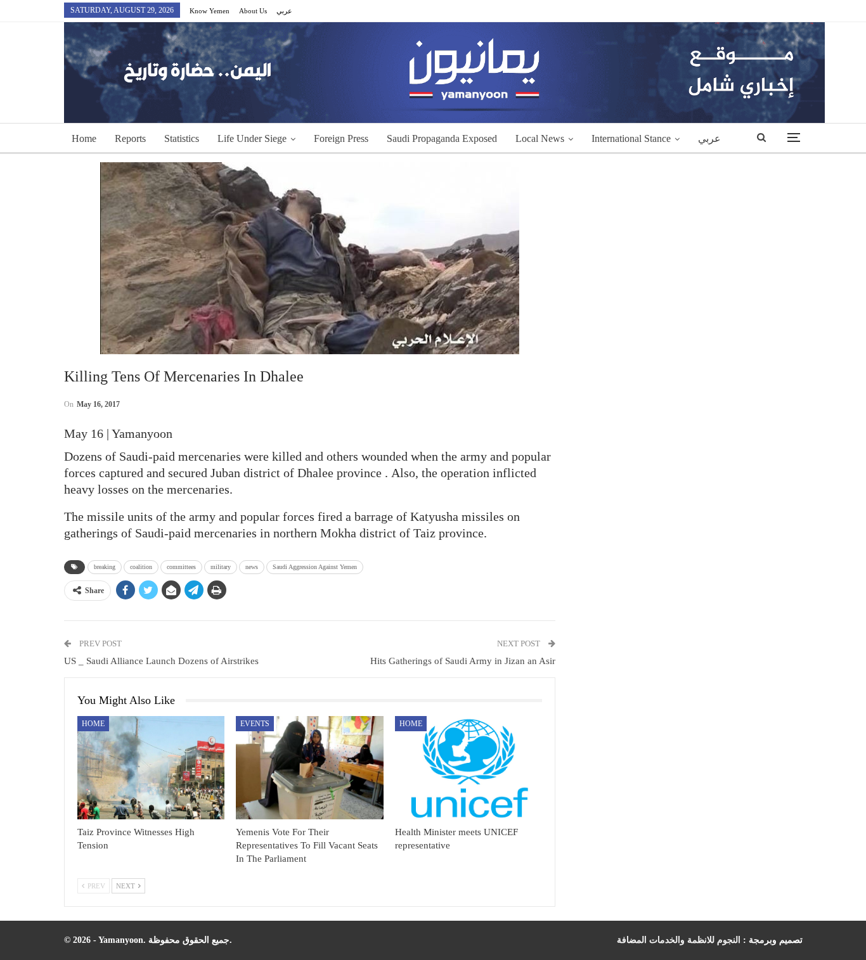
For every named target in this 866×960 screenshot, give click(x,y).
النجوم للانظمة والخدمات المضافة (678, 940)
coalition (141, 566)
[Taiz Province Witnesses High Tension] (151, 767)
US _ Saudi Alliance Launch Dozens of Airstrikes (161, 661)
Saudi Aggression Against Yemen (315, 566)
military (220, 566)
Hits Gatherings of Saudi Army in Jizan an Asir (462, 661)
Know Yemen (209, 11)
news (251, 566)
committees (181, 566)
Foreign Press (341, 138)
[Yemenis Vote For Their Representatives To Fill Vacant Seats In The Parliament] (310, 767)
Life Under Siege (252, 138)
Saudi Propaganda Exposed (442, 138)
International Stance (631, 138)
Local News (539, 138)
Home (84, 138)
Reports (130, 138)
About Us (253, 11)
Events (254, 723)
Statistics (181, 138)
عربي (284, 11)
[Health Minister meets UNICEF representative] (469, 767)
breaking (104, 566)
